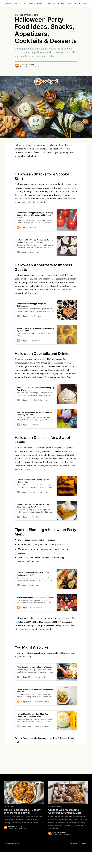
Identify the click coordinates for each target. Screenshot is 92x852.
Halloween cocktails (55, 366)
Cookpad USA (9, 844)
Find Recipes (82, 3)
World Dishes (20, 3)
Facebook (84, 844)
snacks (43, 148)
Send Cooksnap (35, 3)
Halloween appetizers (25, 275)
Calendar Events (65, 3)
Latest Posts (74, 844)
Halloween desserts (24, 447)
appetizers (57, 148)
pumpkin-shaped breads (33, 282)
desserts (38, 152)
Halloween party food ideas (26, 15)
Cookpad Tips (50, 3)
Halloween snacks (23, 184)
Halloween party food (25, 618)
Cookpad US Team (27, 64)
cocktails (19, 152)
